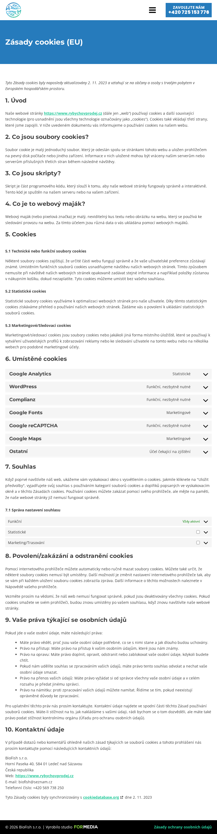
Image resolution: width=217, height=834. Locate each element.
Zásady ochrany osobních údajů (183, 826)
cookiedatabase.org (101, 797)
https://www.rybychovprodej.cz (73, 113)
